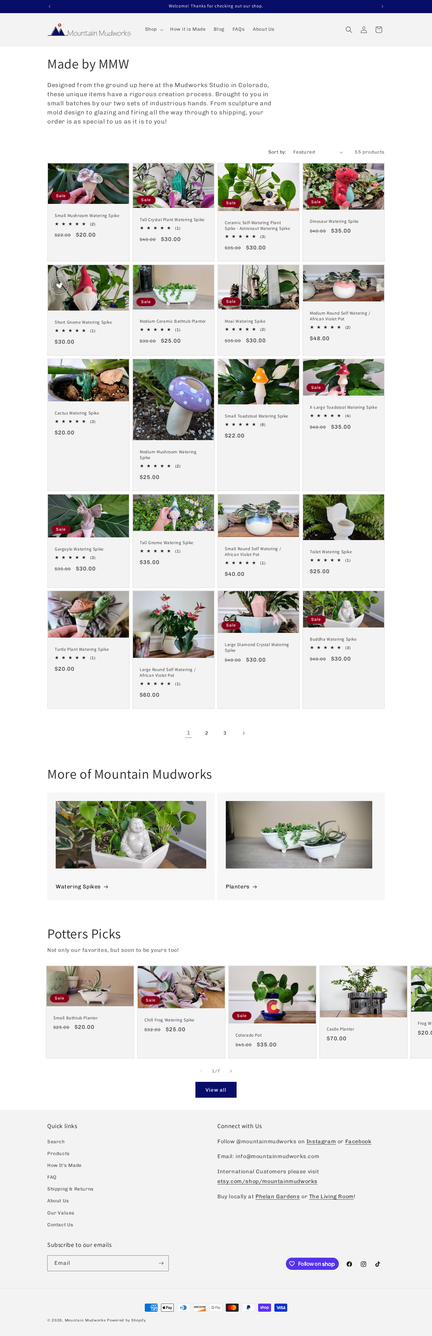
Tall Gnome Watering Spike (166, 542)
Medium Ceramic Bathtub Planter (173, 321)
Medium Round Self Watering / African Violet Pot (340, 316)
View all (216, 1090)
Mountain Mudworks (85, 1320)
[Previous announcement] (49, 6)
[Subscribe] (161, 1263)
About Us (58, 1201)
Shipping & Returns (70, 1189)
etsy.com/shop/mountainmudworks (267, 1181)
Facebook (358, 1141)
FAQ (52, 1177)
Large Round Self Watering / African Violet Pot (168, 672)
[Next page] (243, 733)
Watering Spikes (78, 886)
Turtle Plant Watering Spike (82, 649)
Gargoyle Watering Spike (79, 549)
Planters (238, 886)
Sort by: (277, 152)
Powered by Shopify (126, 1320)
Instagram (321, 1141)
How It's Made (64, 1165)
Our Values (61, 1213)
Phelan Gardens (277, 1196)
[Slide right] (230, 1071)
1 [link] (189, 732)
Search (56, 1142)
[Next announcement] (382, 6)
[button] (153, 29)
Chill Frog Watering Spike (169, 1020)
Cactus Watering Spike (77, 413)
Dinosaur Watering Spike (334, 221)
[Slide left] (201, 1071)
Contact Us (60, 1225)
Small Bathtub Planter (75, 1017)
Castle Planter (340, 1029)
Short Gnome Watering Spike (83, 322)
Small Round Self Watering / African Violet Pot (253, 551)
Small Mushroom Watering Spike (87, 215)
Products (58, 1153)
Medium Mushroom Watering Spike (168, 454)
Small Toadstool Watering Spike (256, 416)
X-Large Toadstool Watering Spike (343, 407)
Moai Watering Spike (245, 321)
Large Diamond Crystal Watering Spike (257, 647)
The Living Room (331, 1196)
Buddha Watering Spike (333, 639)
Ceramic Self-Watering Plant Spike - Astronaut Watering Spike (257, 225)
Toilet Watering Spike (331, 552)
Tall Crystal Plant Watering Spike (172, 219)
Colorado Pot (249, 1035)
